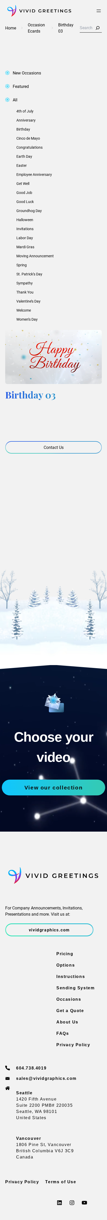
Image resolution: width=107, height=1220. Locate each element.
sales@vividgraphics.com (46, 1078)
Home (10, 28)
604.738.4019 (31, 1068)
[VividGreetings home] (38, 11)
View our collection (53, 787)
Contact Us (54, 447)
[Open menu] (99, 11)
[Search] (97, 28)
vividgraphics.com (49, 929)
